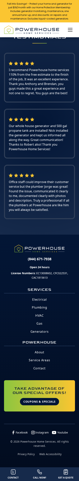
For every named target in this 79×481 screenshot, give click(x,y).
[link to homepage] (31, 29)
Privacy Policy (26, 454)
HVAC (39, 315)
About (39, 352)
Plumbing (39, 307)
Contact (39, 368)
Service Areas (39, 360)
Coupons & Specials (39, 401)
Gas (39, 323)
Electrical (39, 299)
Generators (39, 331)
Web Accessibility (50, 454)
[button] (68, 30)
